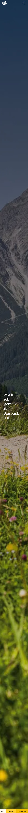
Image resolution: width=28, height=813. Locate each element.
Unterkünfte (10, 811)
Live (2, 811)
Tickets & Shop (21, 811)
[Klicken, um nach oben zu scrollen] (2, 804)
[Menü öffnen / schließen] (24, 3)
